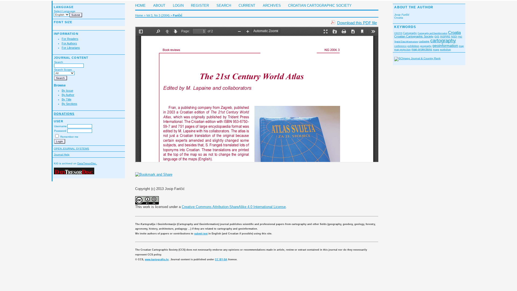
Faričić (177, 15)
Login (178, 6)
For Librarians (71, 47)
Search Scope (63, 69)
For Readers (70, 38)
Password (60, 130)
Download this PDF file (357, 22)
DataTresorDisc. (87, 163)
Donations (64, 113)
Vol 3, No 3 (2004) (158, 15)
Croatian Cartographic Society (320, 6)
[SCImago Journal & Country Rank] (417, 58)
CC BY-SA (221, 259)
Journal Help (61, 154)
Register (200, 6)
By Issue (67, 90)
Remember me (69, 136)
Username (60, 126)
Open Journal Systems (71, 148)
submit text (201, 233)
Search (58, 62)
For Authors (69, 43)
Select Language (64, 11)
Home (140, 6)
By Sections (69, 103)
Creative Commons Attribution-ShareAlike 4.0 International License (234, 207)
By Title (66, 99)
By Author (68, 94)
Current (247, 6)
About (159, 6)
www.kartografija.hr (157, 259)
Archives (272, 6)
